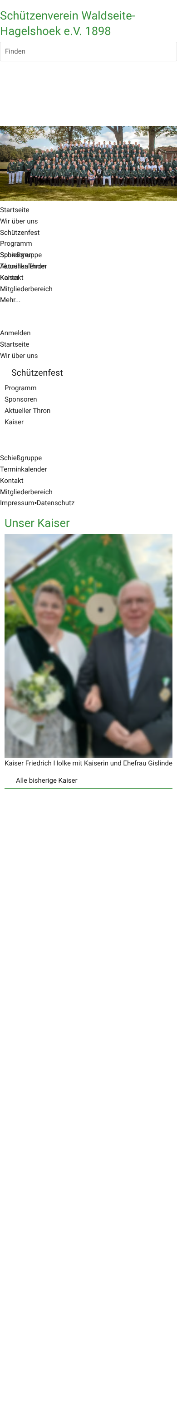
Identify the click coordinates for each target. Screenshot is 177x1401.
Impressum (17, 503)
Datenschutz (56, 503)
